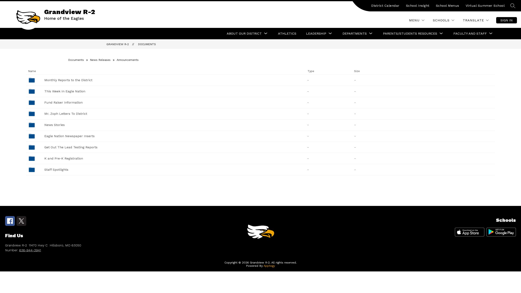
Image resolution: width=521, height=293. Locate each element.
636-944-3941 (30, 250)
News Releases (100, 59)
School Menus (447, 6)
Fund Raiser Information (63, 102)
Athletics (287, 33)
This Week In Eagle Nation (64, 91)
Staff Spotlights (56, 170)
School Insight (417, 6)
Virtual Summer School (485, 6)
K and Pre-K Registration (63, 158)
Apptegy (269, 265)
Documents (147, 44)
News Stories (54, 125)
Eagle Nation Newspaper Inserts (69, 136)
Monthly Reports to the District (68, 80)
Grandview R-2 (117, 44)
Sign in (506, 20)
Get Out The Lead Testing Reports (70, 147)
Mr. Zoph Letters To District (65, 114)
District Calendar (385, 6)
